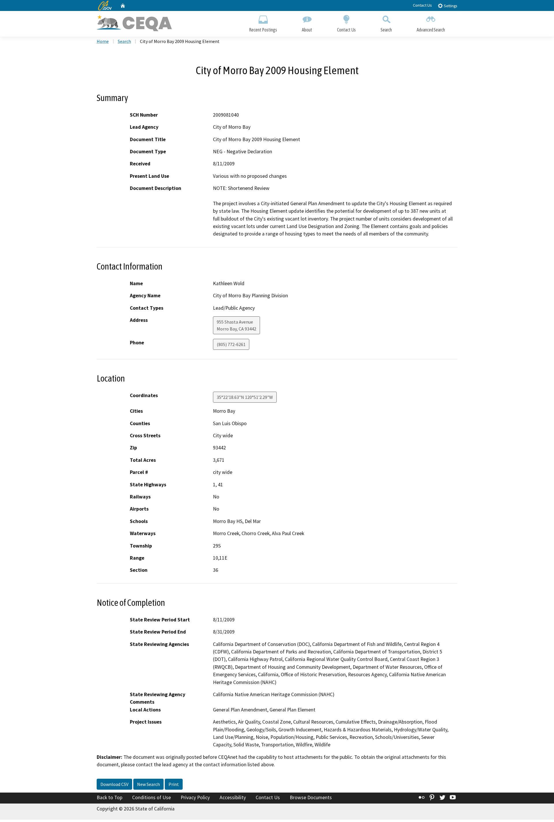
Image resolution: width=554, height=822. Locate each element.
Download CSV (114, 784)
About (307, 29)
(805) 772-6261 (231, 344)
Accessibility (233, 797)
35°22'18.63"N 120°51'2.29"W (245, 397)
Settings (450, 5)
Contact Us (422, 5)
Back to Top (109, 797)
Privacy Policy (195, 797)
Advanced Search (431, 29)
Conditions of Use (151, 797)
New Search (148, 784)
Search (386, 29)
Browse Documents (311, 797)
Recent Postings (263, 29)
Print (174, 784)
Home (103, 41)
